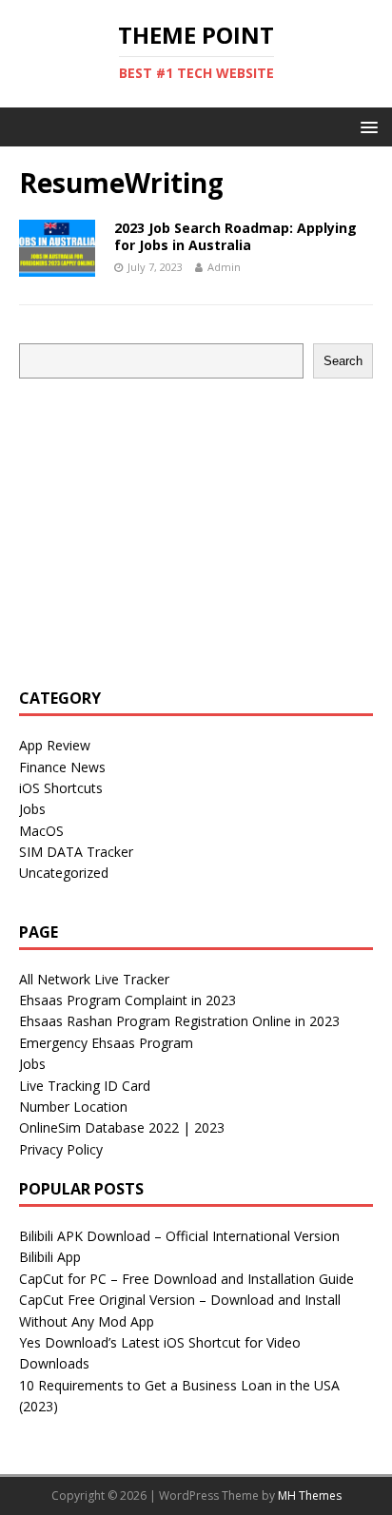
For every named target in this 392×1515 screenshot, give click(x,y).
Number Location (73, 1106)
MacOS (41, 831)
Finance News (62, 767)
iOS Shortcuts (61, 788)
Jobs (32, 809)
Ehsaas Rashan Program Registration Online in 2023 (179, 1021)
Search (343, 361)
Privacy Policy (61, 1149)
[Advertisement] (179, 531)
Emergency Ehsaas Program (106, 1043)
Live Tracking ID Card (84, 1086)
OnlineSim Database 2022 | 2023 (122, 1127)
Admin (224, 267)
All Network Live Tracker (94, 979)
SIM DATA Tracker (76, 852)
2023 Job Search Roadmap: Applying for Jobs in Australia (235, 236)
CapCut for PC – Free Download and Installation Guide (186, 1279)
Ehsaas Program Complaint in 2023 (127, 1000)
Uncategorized (63, 873)
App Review (54, 745)
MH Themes (310, 1495)
